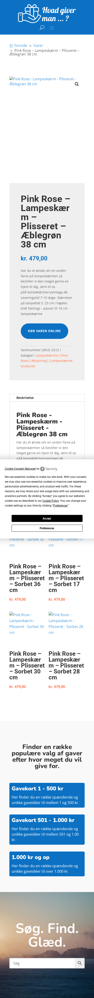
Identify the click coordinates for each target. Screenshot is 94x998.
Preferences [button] (60, 505)
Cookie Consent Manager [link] (20, 468)
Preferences (47, 528)
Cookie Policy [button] (50, 500)
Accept (47, 518)
